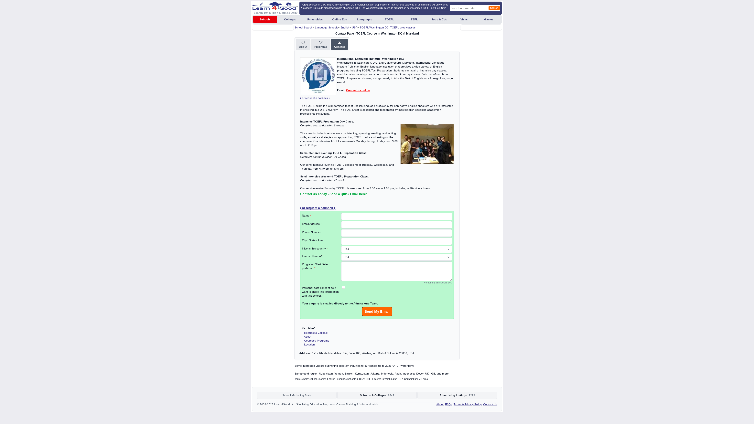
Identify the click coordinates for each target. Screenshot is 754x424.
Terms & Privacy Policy (468, 404)
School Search (304, 27)
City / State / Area (313, 240)
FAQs (448, 404)
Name (306, 215)
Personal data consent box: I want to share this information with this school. (320, 291)
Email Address (311, 223)
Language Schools (326, 27)
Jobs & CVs (439, 19)
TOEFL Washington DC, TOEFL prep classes (387, 27)
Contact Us (490, 404)
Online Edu (339, 19)
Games (488, 19)
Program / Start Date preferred (315, 266)
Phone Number (311, 232)
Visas (464, 19)
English (345, 27)
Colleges (290, 19)
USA (354, 27)
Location (309, 344)
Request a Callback (316, 332)
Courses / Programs (316, 340)
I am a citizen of (312, 256)
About (307, 336)
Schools (265, 19)
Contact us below (358, 90)
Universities (315, 19)
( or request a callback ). (315, 98)
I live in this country (315, 248)
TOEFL (389, 19)
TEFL (414, 19)
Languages (364, 19)
